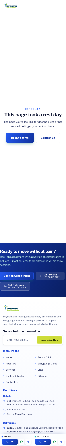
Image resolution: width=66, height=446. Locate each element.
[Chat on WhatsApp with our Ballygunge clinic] (54, 442)
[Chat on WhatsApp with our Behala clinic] (21, 442)
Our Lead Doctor (15, 376)
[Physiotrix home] (10, 5)
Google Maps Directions (19, 414)
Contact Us (12, 382)
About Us (11, 363)
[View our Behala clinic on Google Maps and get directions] (28, 442)
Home (9, 357)
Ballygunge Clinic (47, 363)
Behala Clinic (45, 357)
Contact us (48, 137)
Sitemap (42, 376)
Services (10, 369)
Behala (7, 396)
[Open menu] (59, 5)
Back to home (20, 137)
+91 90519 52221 (16, 409)
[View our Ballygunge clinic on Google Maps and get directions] (61, 442)
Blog (40, 369)
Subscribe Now (49, 340)
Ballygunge (9, 423)
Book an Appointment (17, 275)
